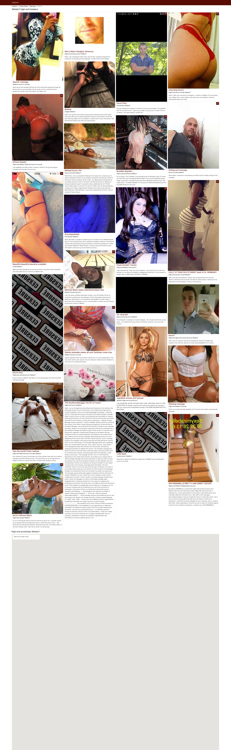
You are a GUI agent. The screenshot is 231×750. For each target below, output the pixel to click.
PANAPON (15, 2)
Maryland (33, 6)
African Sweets (19, 162)
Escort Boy (122, 103)
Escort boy (18, 372)
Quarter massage (20, 82)
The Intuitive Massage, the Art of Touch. (83, 403)
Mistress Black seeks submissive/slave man (84, 290)
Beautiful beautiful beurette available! (29, 264)
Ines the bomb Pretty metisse (26, 451)
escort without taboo (22, 515)
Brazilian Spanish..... (126, 171)
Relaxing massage (177, 404)
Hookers (14, 6)
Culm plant (121, 454)
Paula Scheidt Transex (127, 265)
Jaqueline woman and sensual (130, 398)
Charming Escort (176, 90)
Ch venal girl (122, 314)
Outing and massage (178, 170)
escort (172, 335)
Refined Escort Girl (73, 170)
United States (23, 6)
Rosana (68, 109)
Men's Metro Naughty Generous (79, 51)
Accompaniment (72, 234)
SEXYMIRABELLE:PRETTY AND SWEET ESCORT (190, 483)
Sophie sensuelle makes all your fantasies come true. (88, 352)
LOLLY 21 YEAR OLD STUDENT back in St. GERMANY (193, 272)
